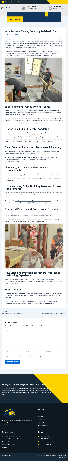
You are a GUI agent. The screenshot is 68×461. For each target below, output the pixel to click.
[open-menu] (46, 14)
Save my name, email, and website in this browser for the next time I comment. (31, 357)
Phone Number (57, 6)
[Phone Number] (50, 8)
